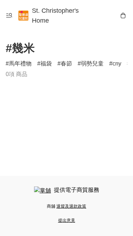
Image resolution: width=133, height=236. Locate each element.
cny (116, 64)
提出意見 (66, 220)
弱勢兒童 (92, 64)
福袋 (46, 64)
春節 (66, 64)
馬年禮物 (20, 64)
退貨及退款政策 (71, 206)
